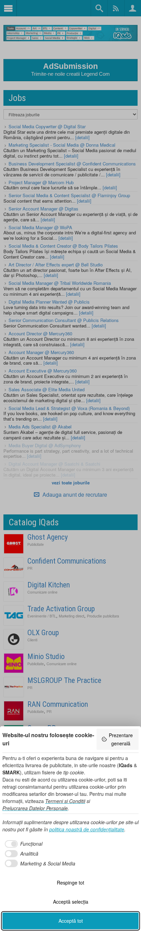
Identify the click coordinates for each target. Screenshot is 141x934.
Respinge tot (70, 882)
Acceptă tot (71, 920)
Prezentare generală (121, 739)
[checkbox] (22, 844)
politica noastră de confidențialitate (86, 829)
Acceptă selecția (70, 901)
